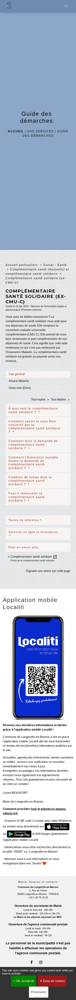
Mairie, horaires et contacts (38, 882)
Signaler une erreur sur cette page (48, 571)
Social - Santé (55, 264)
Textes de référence (23, 520)
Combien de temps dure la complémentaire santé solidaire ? (30, 481)
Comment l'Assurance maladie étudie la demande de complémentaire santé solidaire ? (33, 463)
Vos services (40, 131)
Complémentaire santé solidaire (33, 556)
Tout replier (40, 399)
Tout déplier (60, 399)
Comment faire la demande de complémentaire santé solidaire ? (33, 444)
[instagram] (42, 962)
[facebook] (33, 962)
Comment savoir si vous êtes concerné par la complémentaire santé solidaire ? (34, 427)
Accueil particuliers (22, 264)
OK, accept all (24, 981)
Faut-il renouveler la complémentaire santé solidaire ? (26, 497)
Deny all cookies (53, 981)
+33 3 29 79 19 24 (38, 897)
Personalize (38, 992)
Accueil (16, 131)
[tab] (38, 374)
